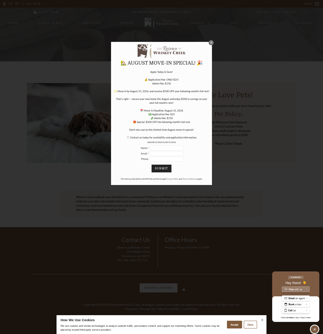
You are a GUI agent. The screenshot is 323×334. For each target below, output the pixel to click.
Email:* (145, 153)
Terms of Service (190, 179)
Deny (250, 324)
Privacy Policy (172, 179)
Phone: (145, 159)
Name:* (145, 148)
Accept (234, 324)
